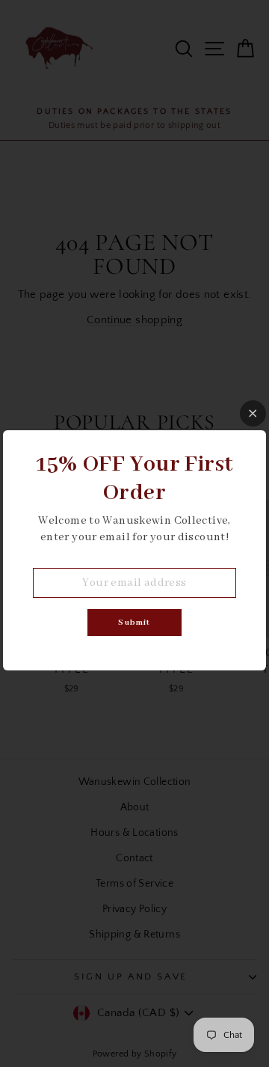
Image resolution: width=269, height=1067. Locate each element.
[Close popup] (253, 413)
